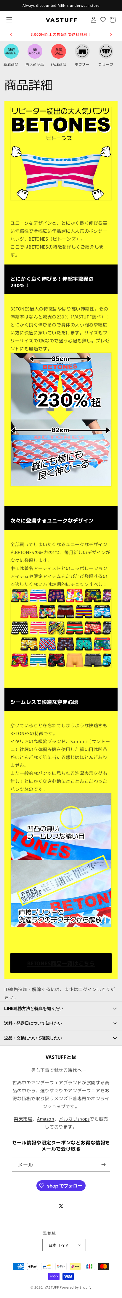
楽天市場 (23, 1118)
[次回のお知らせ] (111, 34)
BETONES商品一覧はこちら (61, 963)
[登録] (103, 1165)
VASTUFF (52, 1287)
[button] (9, 19)
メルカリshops (74, 1118)
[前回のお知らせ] (10, 34)
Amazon (45, 1118)
